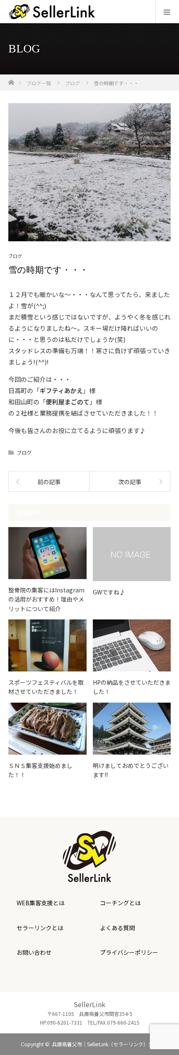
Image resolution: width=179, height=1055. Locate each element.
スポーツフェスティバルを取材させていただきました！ (46, 687)
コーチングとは (120, 903)
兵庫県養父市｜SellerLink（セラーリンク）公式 (105, 1044)
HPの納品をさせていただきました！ (132, 687)
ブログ (15, 256)
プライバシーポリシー (129, 952)
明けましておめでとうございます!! (131, 770)
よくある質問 (117, 928)
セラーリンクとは (40, 928)
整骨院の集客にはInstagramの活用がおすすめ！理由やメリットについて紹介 (46, 599)
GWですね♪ (109, 592)
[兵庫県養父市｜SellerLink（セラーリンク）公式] (89, 876)
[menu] (167, 11)
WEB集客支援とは (41, 903)
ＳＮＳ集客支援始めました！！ (40, 770)
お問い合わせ (34, 952)
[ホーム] (11, 80)
